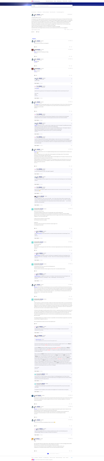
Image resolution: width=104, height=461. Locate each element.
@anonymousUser (39, 233)
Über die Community (49, 1)
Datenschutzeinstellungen (59, 457)
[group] (65, 29)
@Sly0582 (35, 61)
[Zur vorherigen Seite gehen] (46, 453)
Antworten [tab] (34, 38)
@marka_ (37, 88)
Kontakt (64, 457)
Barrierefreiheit (40, 457)
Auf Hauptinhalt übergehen (4, 0)
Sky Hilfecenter (36, 457)
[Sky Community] (36, 1)
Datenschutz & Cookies (52, 457)
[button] (35, 83)
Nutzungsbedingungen (46, 457)
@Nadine (37, 104)
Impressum (67, 457)
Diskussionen (59, 1)
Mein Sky (33, 457)
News (55, 1)
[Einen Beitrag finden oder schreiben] (71, 6)
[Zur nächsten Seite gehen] (58, 453)
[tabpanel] (52, 247)
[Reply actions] (71, 78)
